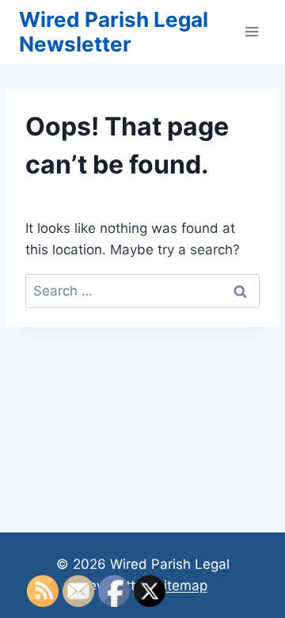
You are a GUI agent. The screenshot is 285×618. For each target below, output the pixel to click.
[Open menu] (251, 31)
